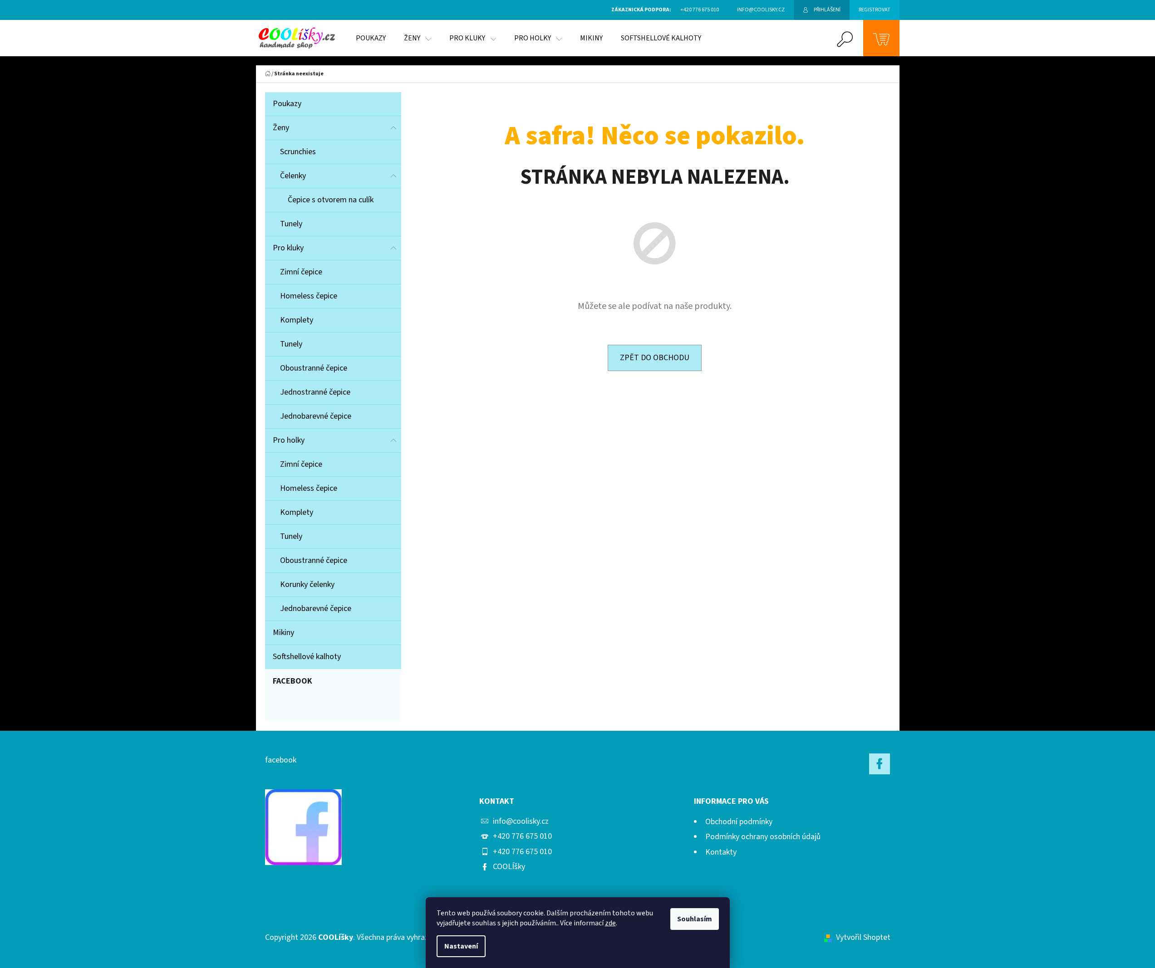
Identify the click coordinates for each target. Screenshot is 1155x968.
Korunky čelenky (307, 584)
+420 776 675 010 (522, 836)
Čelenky (293, 175)
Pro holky (289, 440)
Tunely (291, 224)
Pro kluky (288, 248)
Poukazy (287, 103)
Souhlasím (694, 919)
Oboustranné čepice (313, 368)
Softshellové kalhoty (307, 656)
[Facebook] (879, 763)
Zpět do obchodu (654, 357)
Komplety (296, 320)
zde (610, 923)
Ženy (281, 127)
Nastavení (461, 946)
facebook (280, 760)
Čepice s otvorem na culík (331, 199)
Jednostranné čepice (315, 392)
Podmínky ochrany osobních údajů (763, 836)
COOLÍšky (509, 866)
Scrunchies (298, 151)
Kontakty (721, 852)
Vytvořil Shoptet (863, 937)
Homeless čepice (308, 296)
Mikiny (283, 632)
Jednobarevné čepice (315, 416)
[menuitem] (371, 38)
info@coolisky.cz (521, 821)
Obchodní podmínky (738, 821)
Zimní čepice (301, 272)
